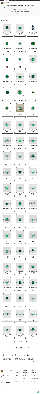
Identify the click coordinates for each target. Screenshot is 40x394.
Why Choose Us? (17, 372)
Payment (24, 378)
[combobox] (37, 20)
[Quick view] (28, 36)
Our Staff (16, 378)
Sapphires (12, 0)
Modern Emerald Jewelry (34, 381)
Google (21, 349)
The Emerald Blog (33, 384)
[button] (10, 28)
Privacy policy (37, 387)
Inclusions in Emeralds (33, 379)
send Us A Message (4, 376)
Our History (16, 375)
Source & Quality (33, 375)
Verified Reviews (26, 349)
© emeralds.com (27, 387)
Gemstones (18, 0)
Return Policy (24, 375)
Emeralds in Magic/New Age (34, 378)
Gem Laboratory (17, 381)
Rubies (3, 0)
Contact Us (16, 382)
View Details (8, 51)
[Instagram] (9, 382)
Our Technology (17, 379)
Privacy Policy (24, 382)
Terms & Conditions (32, 387)
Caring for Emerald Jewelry (34, 382)
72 (24, 341)
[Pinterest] (6, 382)
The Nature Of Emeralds (34, 372)
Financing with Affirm (25, 379)
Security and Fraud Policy (26, 381)
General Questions (25, 372)
